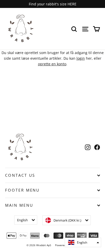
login (80, 58)
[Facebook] (97, 147)
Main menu (19, 205)
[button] (83, 242)
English (22, 220)
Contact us (20, 175)
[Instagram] (87, 147)
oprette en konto (52, 63)
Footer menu (22, 190)
